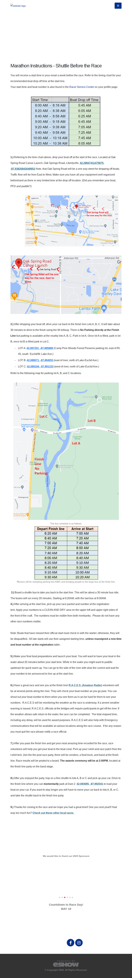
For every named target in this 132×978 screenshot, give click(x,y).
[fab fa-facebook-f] (71, 942)
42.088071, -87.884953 (40, 360)
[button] (59, 897)
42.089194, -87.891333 (40, 366)
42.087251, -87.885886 (40, 348)
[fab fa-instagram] (79, 942)
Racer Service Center (81, 87)
